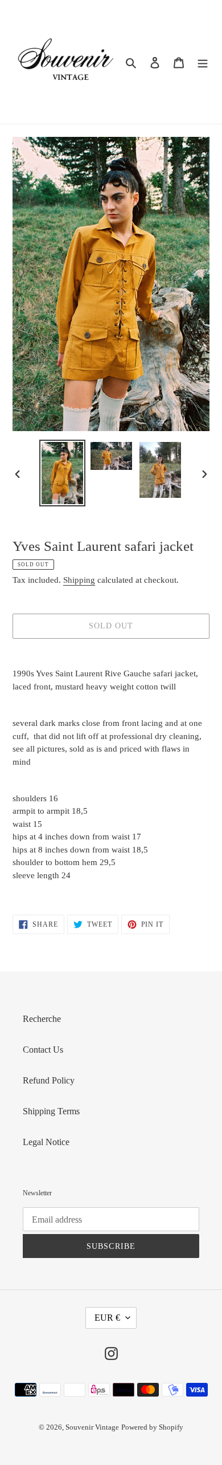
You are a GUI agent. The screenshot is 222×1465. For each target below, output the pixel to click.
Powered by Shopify (152, 1427)
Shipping (79, 580)
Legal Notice (46, 1142)
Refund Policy (49, 1080)
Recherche (42, 1019)
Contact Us (43, 1049)
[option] (62, 473)
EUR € (107, 1317)
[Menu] (203, 62)
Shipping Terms (51, 1111)
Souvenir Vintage (92, 1427)
